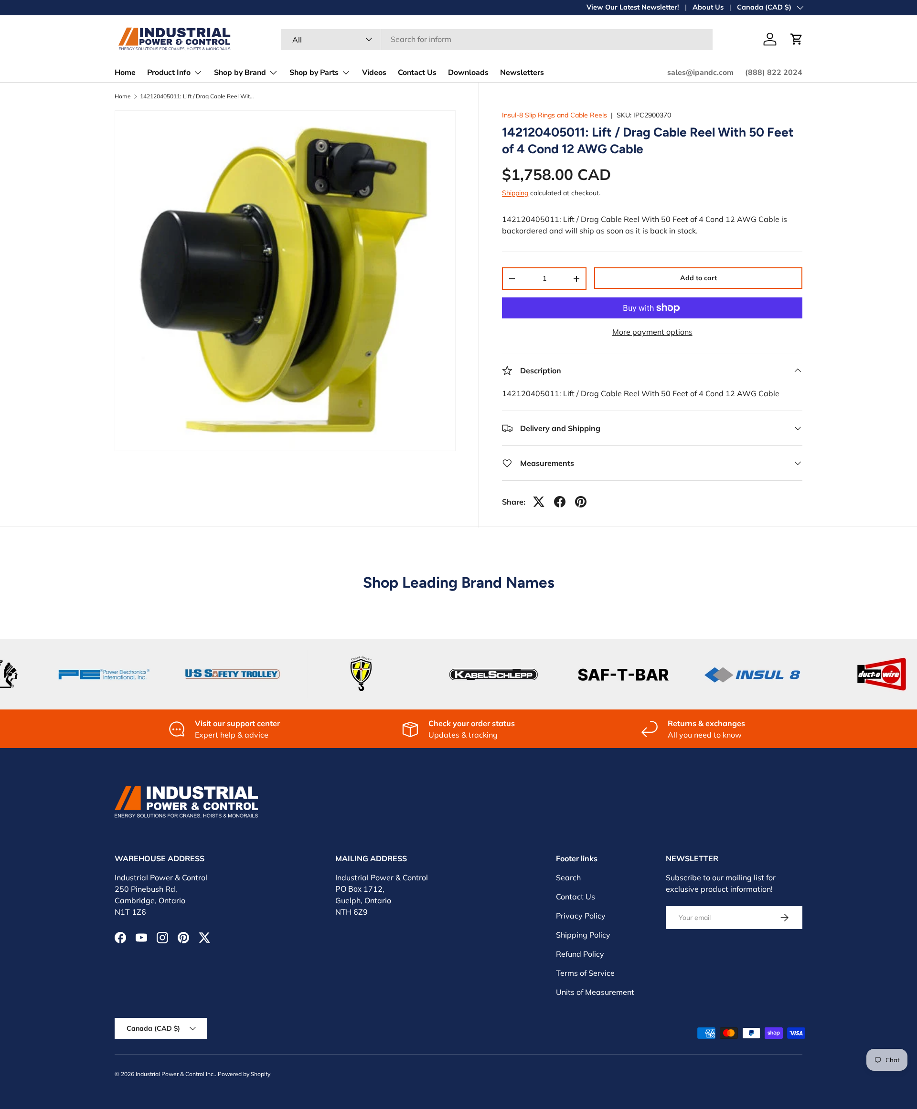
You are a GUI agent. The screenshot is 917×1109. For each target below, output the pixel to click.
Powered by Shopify (244, 1073)
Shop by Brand (240, 72)
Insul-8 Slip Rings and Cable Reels (554, 115)
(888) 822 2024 (773, 72)
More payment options (652, 332)
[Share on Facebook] (559, 501)
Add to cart (698, 278)
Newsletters (522, 72)
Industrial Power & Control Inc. (175, 1073)
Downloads (468, 72)
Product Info (169, 72)
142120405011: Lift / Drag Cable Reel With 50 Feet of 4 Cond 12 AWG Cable (197, 96)
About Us (708, 7)
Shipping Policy (583, 935)
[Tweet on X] (538, 501)
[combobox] (497, 39)
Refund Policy (580, 954)
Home (125, 72)
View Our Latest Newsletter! (632, 7)
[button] (796, 39)
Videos (374, 72)
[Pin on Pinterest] (580, 501)
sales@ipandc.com (700, 72)
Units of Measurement (595, 992)
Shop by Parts (314, 72)
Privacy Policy (581, 915)
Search (568, 877)
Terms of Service (585, 973)
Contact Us (417, 72)
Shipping (515, 193)
